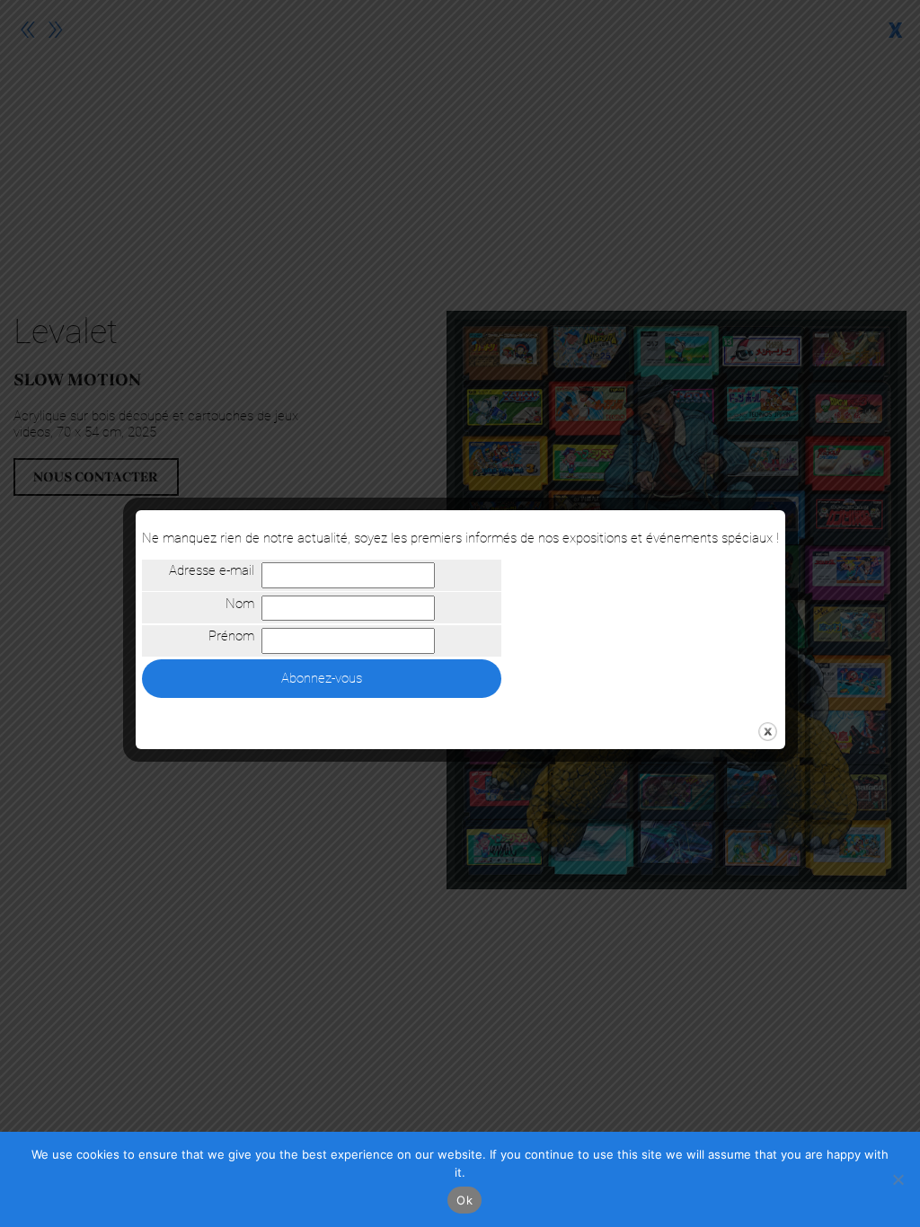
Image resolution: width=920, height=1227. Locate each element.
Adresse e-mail (211, 570)
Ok (464, 1200)
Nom (239, 604)
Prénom (230, 636)
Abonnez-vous (321, 678)
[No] (898, 1179)
